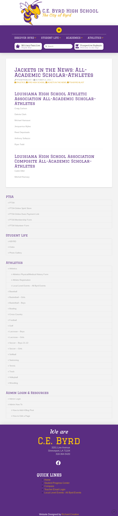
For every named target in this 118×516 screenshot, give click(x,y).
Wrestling (13, 383)
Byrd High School (36, 82)
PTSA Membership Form (20, 220)
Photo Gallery (15, 253)
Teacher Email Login (54, 489)
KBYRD (12, 241)
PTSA (12, 203)
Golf (11, 326)
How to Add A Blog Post (23, 410)
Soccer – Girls (15, 348)
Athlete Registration (22, 280)
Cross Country (15, 314)
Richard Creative (70, 514)
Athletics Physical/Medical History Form (30, 274)
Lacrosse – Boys (16, 331)
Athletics (20, 82)
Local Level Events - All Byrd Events (62, 492)
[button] (59, 30)
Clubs (12, 247)
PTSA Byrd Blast (76, 82)
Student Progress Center (57, 483)
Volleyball (13, 377)
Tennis (12, 366)
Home (47, 480)
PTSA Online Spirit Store (20, 208)
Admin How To (15, 404)
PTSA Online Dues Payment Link (24, 214)
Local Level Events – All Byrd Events (29, 286)
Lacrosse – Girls (16, 337)
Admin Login (15, 399)
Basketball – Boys (17, 303)
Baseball (13, 291)
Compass (49, 486)
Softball (12, 354)
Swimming (14, 360)
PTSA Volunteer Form (19, 225)
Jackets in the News (56, 82)
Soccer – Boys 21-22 (18, 343)
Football (13, 320)
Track (11, 371)
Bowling (12, 308)
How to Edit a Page (21, 416)
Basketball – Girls (17, 297)
